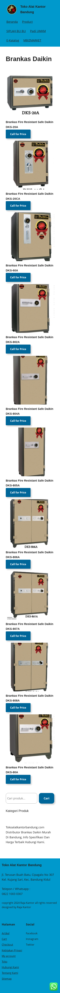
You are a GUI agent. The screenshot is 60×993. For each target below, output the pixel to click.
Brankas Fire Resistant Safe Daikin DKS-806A (29, 555)
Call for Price (18, 134)
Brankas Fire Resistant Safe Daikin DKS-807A (29, 626)
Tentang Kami (10, 973)
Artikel (5, 933)
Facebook (31, 933)
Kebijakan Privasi (12, 950)
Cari (46, 798)
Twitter (30, 944)
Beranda (12, 22)
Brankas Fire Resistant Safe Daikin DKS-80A (29, 770)
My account (9, 956)
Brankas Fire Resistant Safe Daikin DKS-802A (29, 340)
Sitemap (7, 978)
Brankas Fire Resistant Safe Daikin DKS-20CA (29, 196)
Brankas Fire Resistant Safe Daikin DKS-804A (29, 411)
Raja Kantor (24, 907)
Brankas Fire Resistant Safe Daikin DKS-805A (29, 483)
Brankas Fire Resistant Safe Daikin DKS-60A (29, 268)
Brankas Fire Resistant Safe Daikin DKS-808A (29, 698)
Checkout (7, 944)
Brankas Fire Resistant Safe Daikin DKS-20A (29, 124)
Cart (4, 939)
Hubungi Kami (10, 967)
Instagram (32, 939)
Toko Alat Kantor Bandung (22, 865)
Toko (4, 961)
